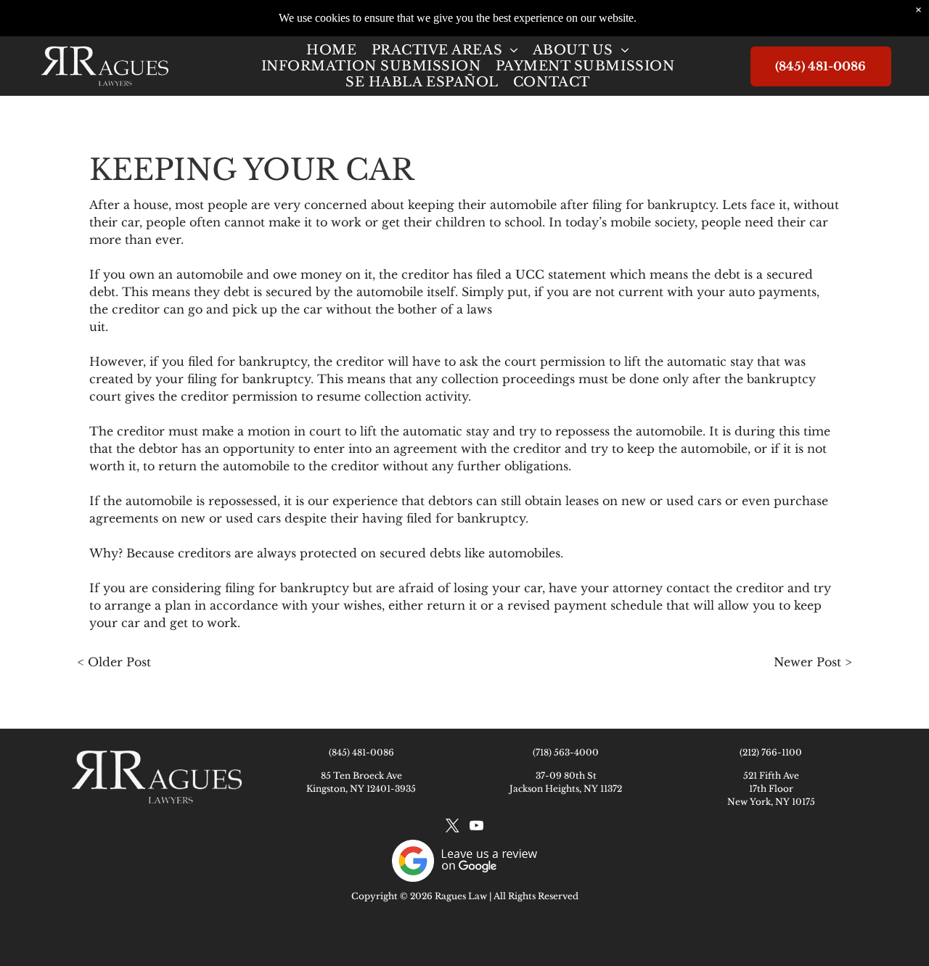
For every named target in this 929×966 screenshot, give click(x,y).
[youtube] (476, 828)
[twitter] (452, 828)
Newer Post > (812, 662)
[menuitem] (331, 50)
